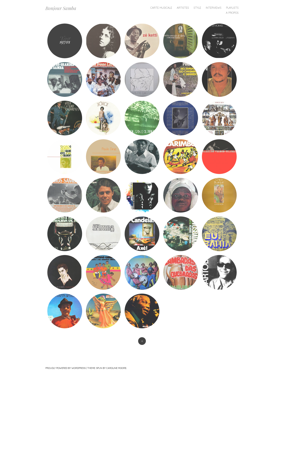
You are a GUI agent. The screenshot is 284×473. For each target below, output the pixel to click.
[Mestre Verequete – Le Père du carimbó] (103, 272)
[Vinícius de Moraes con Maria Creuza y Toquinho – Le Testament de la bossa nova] (219, 41)
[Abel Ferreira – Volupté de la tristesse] (142, 118)
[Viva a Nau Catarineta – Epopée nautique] (64, 118)
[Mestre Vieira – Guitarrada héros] (180, 272)
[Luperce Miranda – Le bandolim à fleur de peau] (180, 118)
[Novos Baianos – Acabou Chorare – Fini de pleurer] (180, 233)
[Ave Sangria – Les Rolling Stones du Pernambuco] (103, 311)
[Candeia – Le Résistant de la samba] (142, 233)
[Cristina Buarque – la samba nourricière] (103, 41)
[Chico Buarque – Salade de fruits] (103, 195)
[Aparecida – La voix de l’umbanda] (180, 195)
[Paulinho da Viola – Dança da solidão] (64, 272)
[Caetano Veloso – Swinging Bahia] (219, 156)
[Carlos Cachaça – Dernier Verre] (142, 79)
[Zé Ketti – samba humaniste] (142, 41)
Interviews (213, 7)
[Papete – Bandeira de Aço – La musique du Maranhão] (64, 233)
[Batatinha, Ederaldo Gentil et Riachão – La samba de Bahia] (142, 195)
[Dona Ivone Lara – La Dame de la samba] (103, 79)
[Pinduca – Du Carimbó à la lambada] (180, 79)
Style (197, 7)
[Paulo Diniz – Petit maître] (103, 156)
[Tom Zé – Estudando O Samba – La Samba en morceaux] (103, 233)
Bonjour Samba (60, 8)
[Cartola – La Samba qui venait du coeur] (219, 272)
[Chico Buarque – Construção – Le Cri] (219, 195)
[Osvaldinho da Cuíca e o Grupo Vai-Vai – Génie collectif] (64, 195)
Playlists (232, 7)
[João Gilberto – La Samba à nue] (64, 156)
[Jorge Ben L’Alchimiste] (219, 118)
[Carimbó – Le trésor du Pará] (180, 156)
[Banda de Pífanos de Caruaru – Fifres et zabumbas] (142, 272)
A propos (232, 12)
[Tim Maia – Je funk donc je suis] (219, 79)
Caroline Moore (116, 368)
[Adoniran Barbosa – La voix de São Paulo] (64, 311)
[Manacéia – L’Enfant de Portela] (142, 156)
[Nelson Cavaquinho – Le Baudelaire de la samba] (142, 311)
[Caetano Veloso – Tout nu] (103, 118)
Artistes (183, 7)
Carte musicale (161, 7)
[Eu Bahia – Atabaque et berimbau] (219, 233)
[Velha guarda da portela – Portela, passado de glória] (180, 41)
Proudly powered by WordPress (65, 368)
